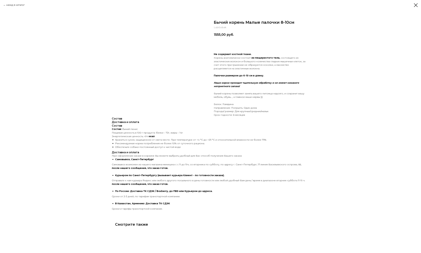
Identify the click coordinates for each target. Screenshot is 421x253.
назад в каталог (15, 4)
